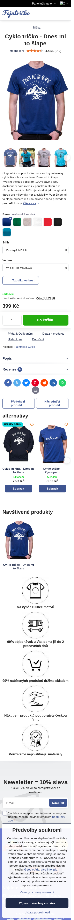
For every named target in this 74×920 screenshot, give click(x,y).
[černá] (57, 222)
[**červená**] (47, 222)
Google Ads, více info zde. (41, 869)
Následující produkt (52, 403)
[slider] (35, 51)
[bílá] (37, 222)
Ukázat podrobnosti (37, 912)
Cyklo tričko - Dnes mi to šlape (18, 566)
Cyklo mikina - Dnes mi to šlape (18, 470)
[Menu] (66, 14)
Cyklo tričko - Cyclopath (52, 470)
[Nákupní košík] (56, 14)
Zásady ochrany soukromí (37, 892)
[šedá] (27, 222)
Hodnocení (17, 50)
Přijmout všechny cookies (37, 903)
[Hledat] (46, 14)
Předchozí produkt (18, 403)
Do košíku (45, 320)
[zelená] (17, 222)
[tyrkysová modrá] (6, 232)
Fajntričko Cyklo (24, 346)
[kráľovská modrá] (6, 222)
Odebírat (58, 802)
